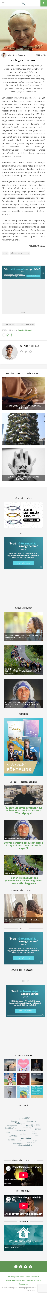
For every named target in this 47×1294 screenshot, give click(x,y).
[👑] (23, 1092)
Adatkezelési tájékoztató (15, 1280)
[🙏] (10, 1079)
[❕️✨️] (37, 1079)
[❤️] (23, 1079)
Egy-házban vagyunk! (13, 1247)
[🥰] (23, 1065)
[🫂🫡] (10, 1092)
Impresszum (25, 1277)
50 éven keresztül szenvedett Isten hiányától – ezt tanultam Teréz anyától (22, 703)
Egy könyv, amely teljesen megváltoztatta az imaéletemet (23, 407)
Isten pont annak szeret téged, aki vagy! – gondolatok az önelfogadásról (23, 636)
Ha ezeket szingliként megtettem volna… (22, 920)
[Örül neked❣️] (10, 1065)
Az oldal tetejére (35, 1290)
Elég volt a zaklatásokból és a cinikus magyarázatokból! (23, 478)
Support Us (23, 1284)
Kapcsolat (35, 1277)
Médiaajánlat (13, 1277)
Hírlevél (30, 1280)
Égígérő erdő (23, 443)
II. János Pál (9, 324)
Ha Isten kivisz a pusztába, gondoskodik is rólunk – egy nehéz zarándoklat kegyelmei (23, 670)
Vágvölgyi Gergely (16, 55)
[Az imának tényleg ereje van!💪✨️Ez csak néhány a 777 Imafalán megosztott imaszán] (37, 1092)
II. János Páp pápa (25, 324)
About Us (37, 1280)
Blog (5, 253)
